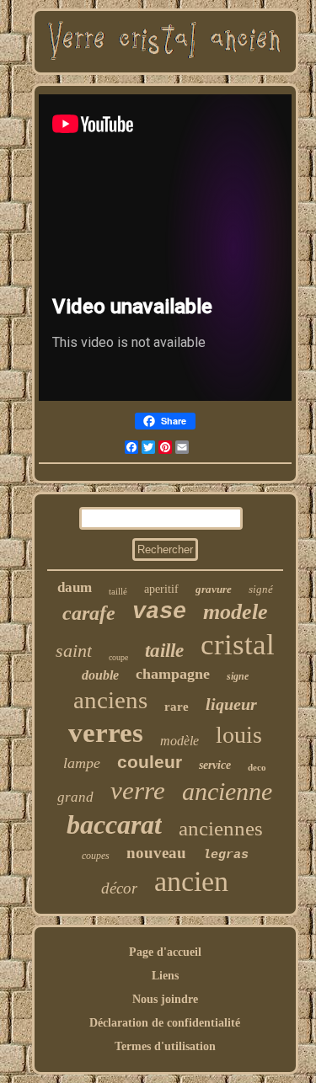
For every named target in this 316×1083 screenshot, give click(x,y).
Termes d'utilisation (165, 1046)
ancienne (227, 791)
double (100, 675)
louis (239, 735)
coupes (96, 856)
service (215, 765)
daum (74, 587)
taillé (118, 591)
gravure (213, 589)
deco (257, 767)
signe (238, 676)
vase (159, 612)
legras (226, 855)
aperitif (161, 589)
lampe (81, 763)
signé (261, 589)
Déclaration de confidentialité (164, 1022)
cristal (238, 644)
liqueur (231, 704)
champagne (173, 673)
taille (164, 650)
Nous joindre (165, 999)
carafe (88, 613)
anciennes (221, 828)
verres (105, 733)
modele (235, 612)
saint (74, 650)
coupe (118, 657)
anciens (110, 699)
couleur (149, 761)
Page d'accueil (165, 952)
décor (119, 888)
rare (176, 706)
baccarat (114, 824)
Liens (165, 975)
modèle (179, 741)
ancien (191, 881)
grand (75, 797)
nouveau (156, 853)
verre (137, 790)
